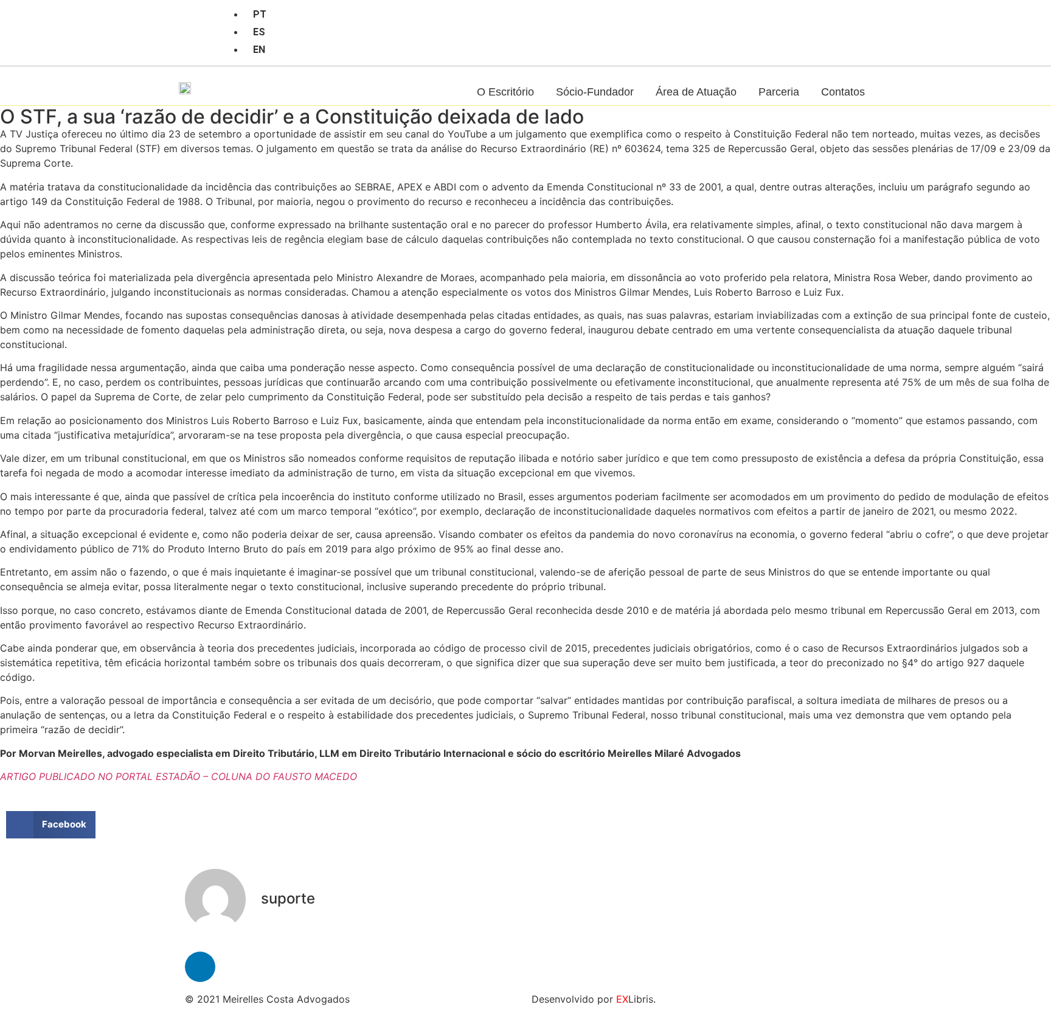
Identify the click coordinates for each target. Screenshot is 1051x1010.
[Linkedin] (192, 14)
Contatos (843, 92)
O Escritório (505, 92)
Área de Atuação (696, 92)
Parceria (778, 92)
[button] (50, 824)
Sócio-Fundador (595, 92)
